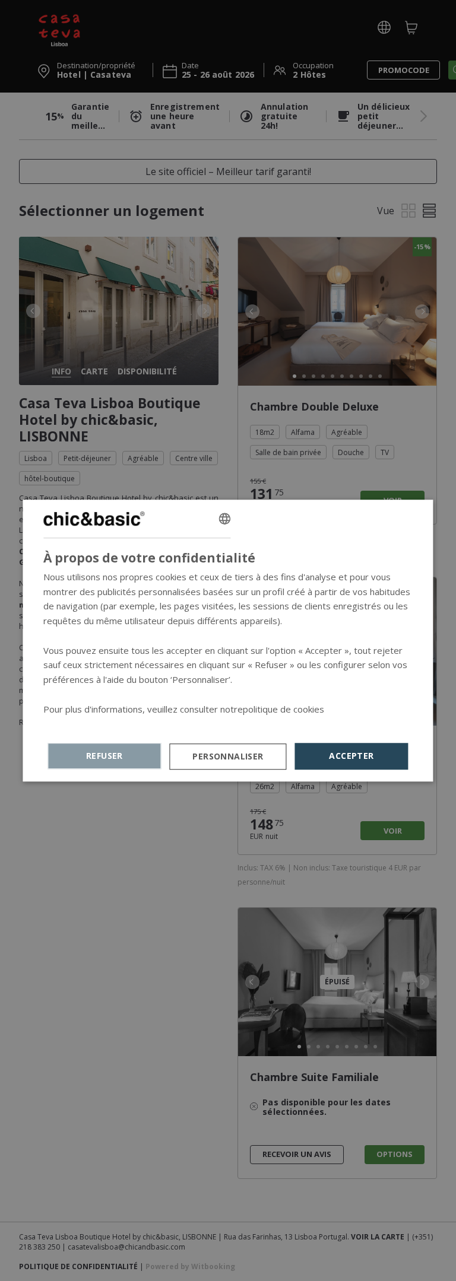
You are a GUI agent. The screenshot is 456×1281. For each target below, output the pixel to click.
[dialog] (228, 641)
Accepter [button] (351, 755)
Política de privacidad (86, 724)
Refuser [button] (104, 755)
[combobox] (224, 519)
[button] (227, 756)
